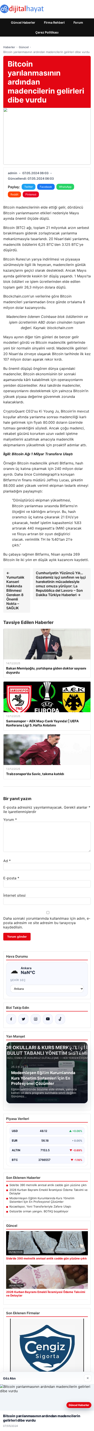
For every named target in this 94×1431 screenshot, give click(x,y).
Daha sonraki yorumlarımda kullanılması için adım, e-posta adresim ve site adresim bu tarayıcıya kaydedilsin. (46, 922)
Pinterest (30, 194)
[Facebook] (11, 1019)
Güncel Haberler (23, 22)
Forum (78, 22)
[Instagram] (36, 1019)
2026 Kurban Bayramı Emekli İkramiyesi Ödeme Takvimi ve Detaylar (48, 1191)
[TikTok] (60, 1019)
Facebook (46, 186)
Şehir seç (18, 980)
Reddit (14, 194)
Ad (7, 861)
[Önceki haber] (71, 1049)
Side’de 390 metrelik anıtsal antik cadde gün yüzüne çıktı (48, 1185)
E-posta (11, 878)
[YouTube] (48, 1019)
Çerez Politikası (47, 32)
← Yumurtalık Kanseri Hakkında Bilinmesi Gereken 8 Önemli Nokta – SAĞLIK (15, 590)
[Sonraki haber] (80, 1049)
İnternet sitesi (14, 895)
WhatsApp (65, 186)
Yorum (10, 819)
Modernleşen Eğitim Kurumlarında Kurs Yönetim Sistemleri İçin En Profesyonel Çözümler (41, 1199)
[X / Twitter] (23, 1019)
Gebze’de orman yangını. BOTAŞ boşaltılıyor (38, 1211)
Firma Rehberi (54, 22)
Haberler (9, 47)
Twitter (28, 186)
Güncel (24, 47)
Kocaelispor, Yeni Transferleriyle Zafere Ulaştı (40, 1206)
